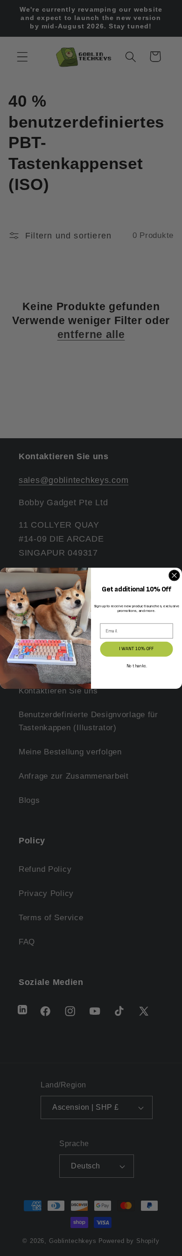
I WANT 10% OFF (136, 649)
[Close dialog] (174, 575)
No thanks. (136, 666)
